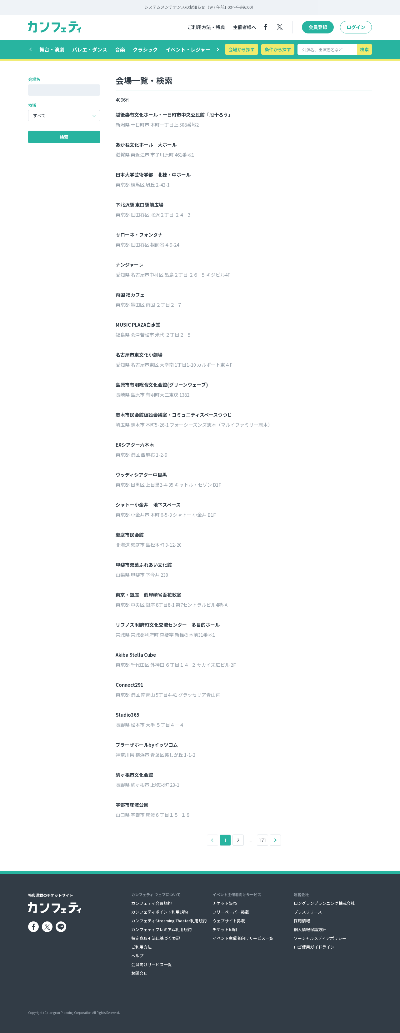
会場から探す (241, 49)
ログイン (356, 27)
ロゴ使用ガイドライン (314, 947)
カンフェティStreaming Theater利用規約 (169, 921)
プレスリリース (308, 912)
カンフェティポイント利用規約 (159, 912)
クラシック (145, 49)
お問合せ (139, 973)
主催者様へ (244, 27)
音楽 (120, 49)
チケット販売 (224, 903)
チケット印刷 (224, 929)
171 (262, 840)
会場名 (34, 79)
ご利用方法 (141, 947)
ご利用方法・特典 (206, 27)
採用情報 (302, 921)
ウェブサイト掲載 (228, 921)
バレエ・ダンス (89, 49)
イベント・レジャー (188, 49)
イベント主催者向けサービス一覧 (242, 938)
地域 (32, 105)
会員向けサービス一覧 (151, 964)
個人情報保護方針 (310, 929)
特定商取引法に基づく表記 (155, 938)
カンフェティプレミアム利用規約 (161, 929)
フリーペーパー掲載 (230, 912)
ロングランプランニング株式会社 (324, 903)
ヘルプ (137, 956)
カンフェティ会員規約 (151, 903)
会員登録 (317, 27)
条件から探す (278, 49)
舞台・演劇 (51, 49)
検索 (364, 49)
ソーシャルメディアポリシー (320, 938)
